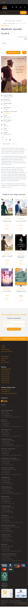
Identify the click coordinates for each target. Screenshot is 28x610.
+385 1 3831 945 (5, 547)
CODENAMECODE (22, 604)
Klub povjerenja (5, 356)
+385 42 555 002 (6, 461)
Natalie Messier (7, 288)
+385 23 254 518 (5, 376)
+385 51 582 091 (5, 374)
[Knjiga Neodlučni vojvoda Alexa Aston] (2, 139)
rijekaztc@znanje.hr (7, 482)
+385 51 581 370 (5, 480)
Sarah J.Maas (21, 253)
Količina (4, 43)
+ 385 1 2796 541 (6, 557)
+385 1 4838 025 (6, 528)
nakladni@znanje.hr (6, 389)
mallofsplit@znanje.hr (7, 539)
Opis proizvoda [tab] (6, 143)
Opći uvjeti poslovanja (6, 351)
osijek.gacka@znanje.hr (8, 511)
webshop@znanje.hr (6, 369)
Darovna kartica (5, 362)
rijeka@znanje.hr (6, 434)
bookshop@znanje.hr (7, 415)
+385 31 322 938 (5, 509)
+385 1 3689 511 (5, 391)
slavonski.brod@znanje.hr (8, 444)
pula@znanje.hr (6, 424)
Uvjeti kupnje (4, 358)
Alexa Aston (7, 218)
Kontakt (3, 347)
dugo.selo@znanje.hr (7, 530)
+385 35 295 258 (5, 378)
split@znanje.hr (6, 453)
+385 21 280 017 (5, 538)
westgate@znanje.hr (7, 501)
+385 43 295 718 (5, 370)
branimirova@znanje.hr (8, 559)
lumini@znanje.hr (6, 463)
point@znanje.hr (6, 549)
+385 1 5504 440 (5, 372)
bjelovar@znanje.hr (7, 520)
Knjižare (3, 2)
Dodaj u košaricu (13, 52)
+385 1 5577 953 (5, 382)
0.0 (25, 39)
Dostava (3, 360)
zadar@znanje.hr (6, 472)
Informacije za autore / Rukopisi (9, 393)
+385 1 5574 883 (5, 490)
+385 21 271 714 (5, 452)
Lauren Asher (21, 288)
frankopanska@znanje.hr (8, 491)
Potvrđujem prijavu (14, 329)
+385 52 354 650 (5, 380)
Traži (23, 12)
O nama (3, 345)
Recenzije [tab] (14, 143)
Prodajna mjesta (5, 349)
